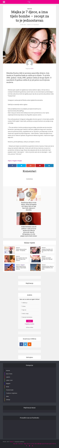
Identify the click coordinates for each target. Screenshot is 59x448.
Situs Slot (15, 443)
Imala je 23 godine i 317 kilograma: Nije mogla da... (47, 251)
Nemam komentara (27, 317)
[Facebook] (21, 344)
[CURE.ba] (29, 1)
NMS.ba (11, 441)
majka (20, 161)
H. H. (31, 24)
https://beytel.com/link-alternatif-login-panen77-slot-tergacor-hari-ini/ (40, 443)
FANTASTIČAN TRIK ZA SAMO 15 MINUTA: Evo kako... (48, 268)
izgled (15, 161)
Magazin (23, 265)
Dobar (24, 306)
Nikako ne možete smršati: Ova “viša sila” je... (47, 259)
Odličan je (24, 302)
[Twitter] (25, 344)
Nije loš (24, 310)
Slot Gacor (20, 443)
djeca (10, 161)
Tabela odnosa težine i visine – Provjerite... (21, 250)
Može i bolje (25, 313)
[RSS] (29, 344)
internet (29, 9)
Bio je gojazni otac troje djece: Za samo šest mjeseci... (21, 259)
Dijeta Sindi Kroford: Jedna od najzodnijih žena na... (21, 268)
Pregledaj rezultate (29, 324)
